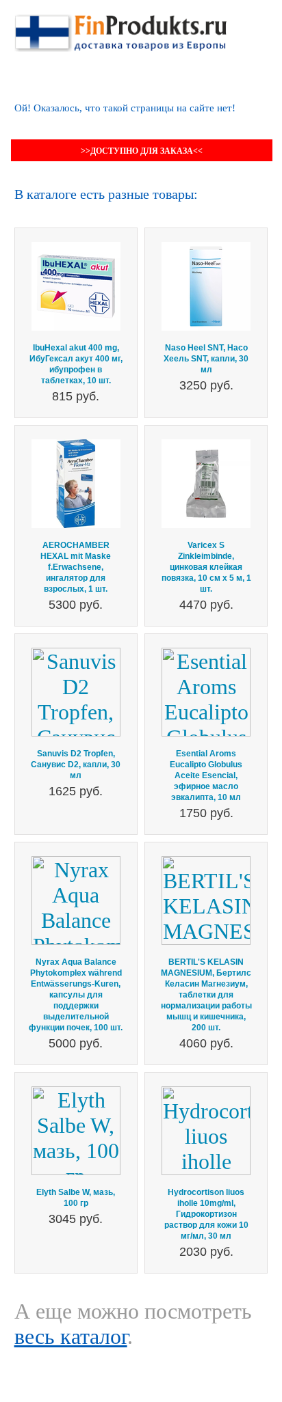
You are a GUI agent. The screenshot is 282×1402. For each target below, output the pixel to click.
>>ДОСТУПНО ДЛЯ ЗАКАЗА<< (142, 151)
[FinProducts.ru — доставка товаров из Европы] (120, 26)
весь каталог (70, 1336)
